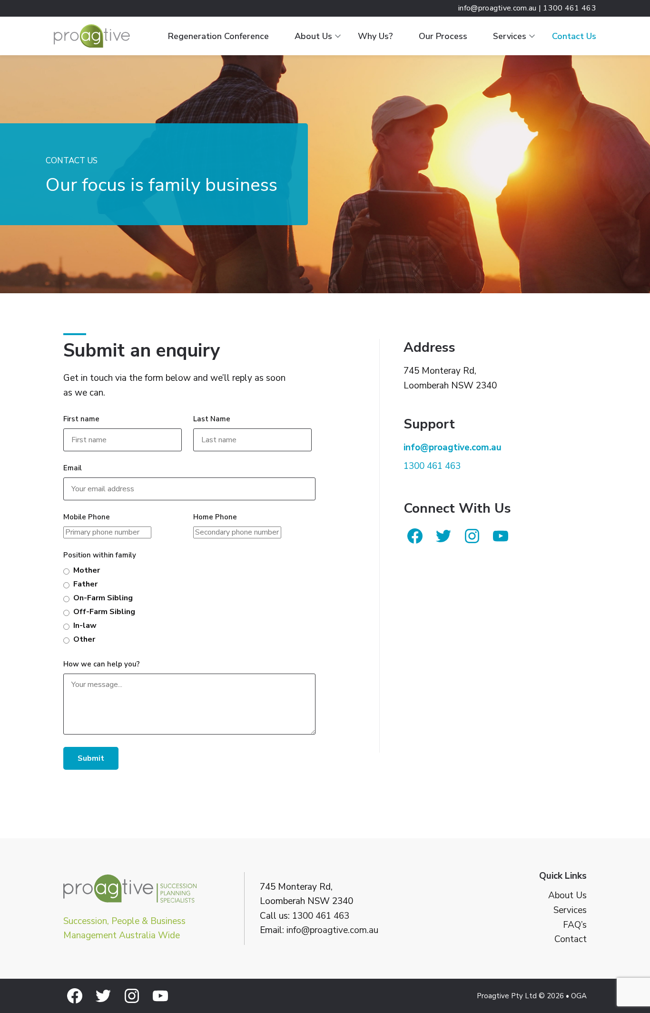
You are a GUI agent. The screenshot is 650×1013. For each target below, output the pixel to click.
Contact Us (574, 36)
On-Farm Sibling (103, 598)
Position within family (99, 555)
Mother (86, 570)
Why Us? (375, 36)
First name (81, 419)
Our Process (443, 36)
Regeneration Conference (218, 36)
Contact (570, 939)
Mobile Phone (86, 517)
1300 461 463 (320, 916)
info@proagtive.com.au (332, 930)
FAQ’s (575, 925)
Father (85, 584)
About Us (313, 36)
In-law (85, 625)
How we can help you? (101, 664)
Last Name (211, 419)
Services (509, 36)
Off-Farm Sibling (104, 611)
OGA (579, 996)
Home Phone (215, 517)
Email (72, 468)
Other (84, 639)
